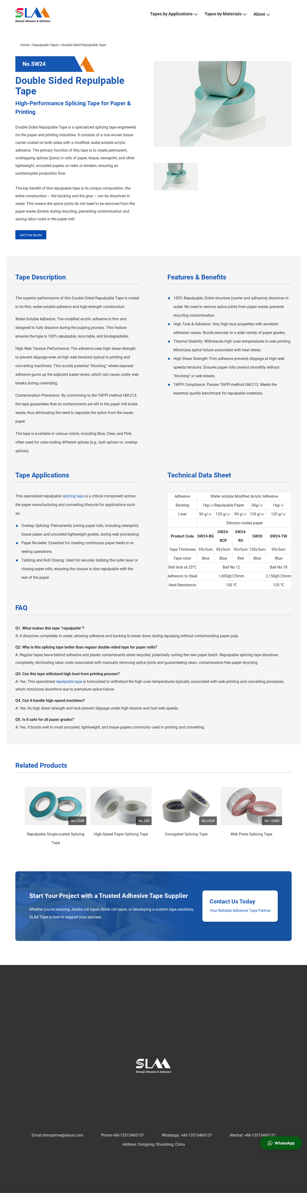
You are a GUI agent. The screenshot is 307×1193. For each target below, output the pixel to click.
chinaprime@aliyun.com (62, 1135)
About (259, 14)
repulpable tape (69, 681)
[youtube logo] (160, 1083)
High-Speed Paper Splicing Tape (121, 834)
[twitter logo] (137, 1083)
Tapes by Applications (171, 13)
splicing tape (73, 496)
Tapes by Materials (223, 13)
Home (24, 45)
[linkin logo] (145, 1083)
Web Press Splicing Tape (251, 834)
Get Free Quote (31, 235)
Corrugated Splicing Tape (186, 834)
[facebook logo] (130, 1083)
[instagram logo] (168, 1083)
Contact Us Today (232, 901)
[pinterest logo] (153, 1083)
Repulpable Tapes (45, 45)
